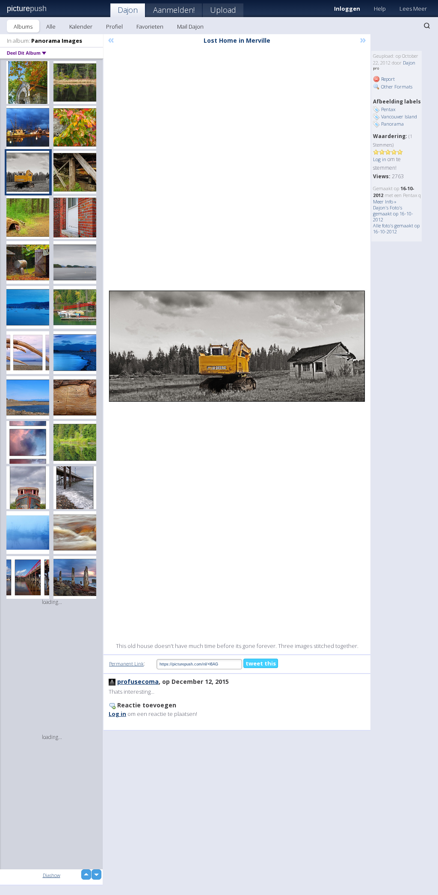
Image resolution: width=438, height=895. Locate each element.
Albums (23, 26)
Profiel (114, 26)
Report (387, 79)
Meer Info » (385, 201)
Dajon (128, 10)
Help (380, 8)
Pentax (388, 109)
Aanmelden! (174, 10)
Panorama (392, 124)
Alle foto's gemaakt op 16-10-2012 (396, 228)
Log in (379, 159)
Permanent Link (126, 663)
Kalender (80, 26)
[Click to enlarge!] (237, 346)
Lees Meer (413, 8)
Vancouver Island (399, 116)
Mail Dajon (190, 26)
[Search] (427, 25)
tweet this (261, 663)
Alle (51, 26)
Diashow (51, 875)
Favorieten (149, 26)
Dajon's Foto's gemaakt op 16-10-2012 (393, 213)
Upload (223, 10)
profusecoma (138, 681)
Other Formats (396, 86)
